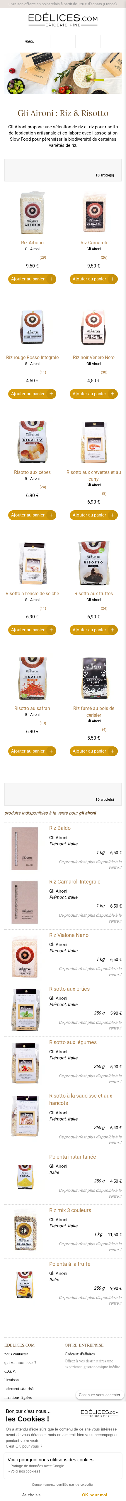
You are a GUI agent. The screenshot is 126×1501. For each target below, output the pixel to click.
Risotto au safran (32, 708)
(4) (104, 729)
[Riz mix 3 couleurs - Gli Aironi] (23, 1231)
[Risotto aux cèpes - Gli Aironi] (32, 466)
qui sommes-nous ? (20, 1362)
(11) (43, 372)
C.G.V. (10, 1371)
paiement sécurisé (18, 1388)
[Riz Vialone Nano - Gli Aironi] (23, 955)
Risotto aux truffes (93, 593)
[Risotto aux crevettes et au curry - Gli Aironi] (93, 466)
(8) (104, 493)
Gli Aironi (58, 837)
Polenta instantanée (72, 1157)
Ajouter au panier (28, 279)
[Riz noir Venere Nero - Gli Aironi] (93, 351)
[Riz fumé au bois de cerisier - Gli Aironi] (93, 702)
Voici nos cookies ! (25, 1471)
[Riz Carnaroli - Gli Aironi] (93, 236)
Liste (114, 165)
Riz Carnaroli (94, 242)
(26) (104, 257)
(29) (43, 257)
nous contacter (16, 1354)
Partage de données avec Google (37, 1466)
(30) (104, 372)
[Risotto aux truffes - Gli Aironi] (93, 587)
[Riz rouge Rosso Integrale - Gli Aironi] (32, 351)
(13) (43, 723)
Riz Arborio (32, 242)
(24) (43, 487)
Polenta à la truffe (70, 1264)
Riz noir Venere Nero (94, 357)
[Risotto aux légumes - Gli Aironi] (23, 1063)
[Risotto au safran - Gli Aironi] (32, 702)
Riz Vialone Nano (68, 935)
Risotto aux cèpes (32, 472)
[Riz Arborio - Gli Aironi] (32, 236)
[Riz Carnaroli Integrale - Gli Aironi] (23, 902)
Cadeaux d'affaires (80, 1354)
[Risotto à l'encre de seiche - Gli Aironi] (32, 587)
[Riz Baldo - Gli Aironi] (23, 848)
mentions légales (18, 1397)
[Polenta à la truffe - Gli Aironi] (23, 1284)
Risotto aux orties (69, 989)
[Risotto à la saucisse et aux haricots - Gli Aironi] (23, 1116)
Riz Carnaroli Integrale (75, 882)
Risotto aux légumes (73, 1042)
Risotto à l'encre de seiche (32, 593)
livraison (11, 1379)
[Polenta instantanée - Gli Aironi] (23, 1177)
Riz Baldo (60, 828)
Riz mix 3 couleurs (70, 1210)
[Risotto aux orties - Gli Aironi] (23, 1009)
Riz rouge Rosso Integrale (32, 357)
